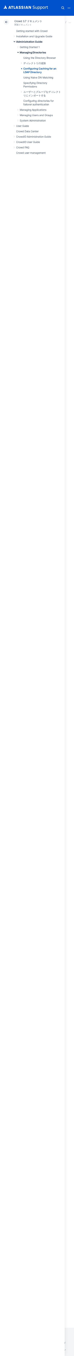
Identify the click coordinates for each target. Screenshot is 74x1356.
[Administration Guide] (70, 21)
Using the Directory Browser (39, 57)
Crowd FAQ (22, 147)
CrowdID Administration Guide (33, 136)
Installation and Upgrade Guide (34, 36)
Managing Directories (33, 52)
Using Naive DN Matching (38, 77)
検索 (63, 8)
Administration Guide (29, 41)
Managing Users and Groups (36, 115)
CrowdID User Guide (28, 142)
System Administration (33, 120)
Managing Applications (33, 109)
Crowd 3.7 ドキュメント (28, 21)
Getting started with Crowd (32, 30)
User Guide (22, 125)
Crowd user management (31, 152)
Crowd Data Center (27, 131)
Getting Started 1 (30, 47)
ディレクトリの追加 (34, 63)
